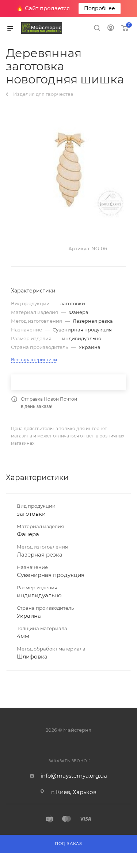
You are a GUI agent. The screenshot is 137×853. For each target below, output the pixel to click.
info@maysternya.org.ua (74, 775)
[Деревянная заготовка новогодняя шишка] (68, 172)
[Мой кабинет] (110, 28)
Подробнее (99, 8)
